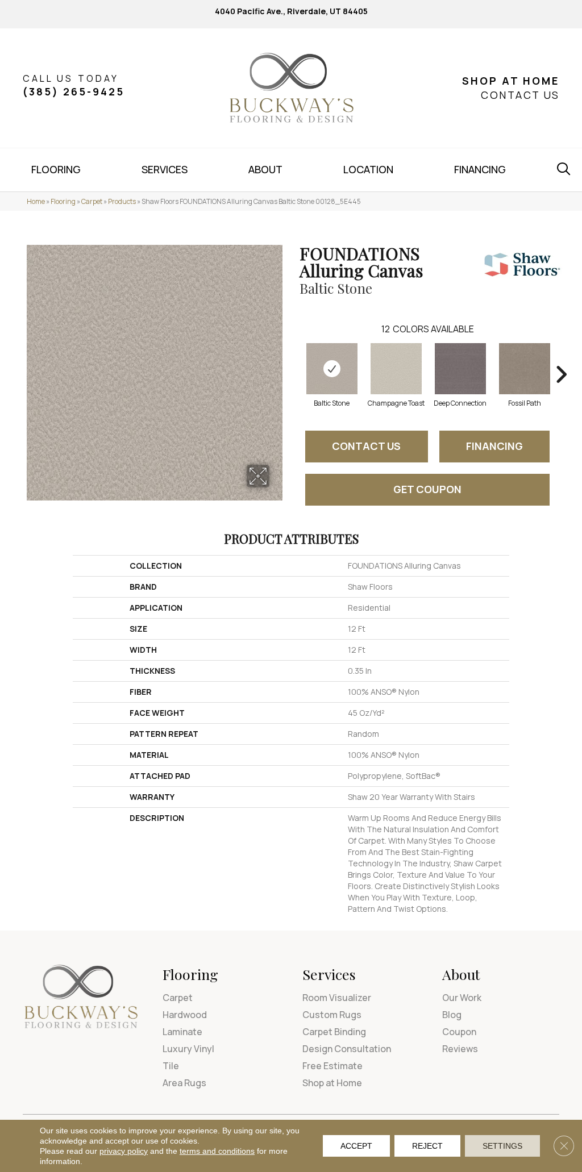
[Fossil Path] (524, 368)
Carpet (91, 201)
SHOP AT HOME (510, 80)
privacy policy (123, 1151)
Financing (494, 446)
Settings (502, 1145)
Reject (427, 1145)
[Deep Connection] (460, 368)
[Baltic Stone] (332, 368)
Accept (356, 1145)
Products (122, 201)
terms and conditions (217, 1151)
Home (36, 201)
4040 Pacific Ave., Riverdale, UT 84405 (291, 11)
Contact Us (366, 446)
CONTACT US (520, 95)
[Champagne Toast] (396, 368)
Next (560, 357)
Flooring (63, 201)
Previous (293, 357)
